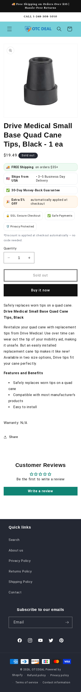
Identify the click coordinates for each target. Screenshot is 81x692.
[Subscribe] (67, 622)
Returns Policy (20, 571)
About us (16, 550)
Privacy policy (59, 675)
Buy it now (40, 290)
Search (14, 540)
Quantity (10, 248)
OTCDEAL (38, 669)
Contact (15, 592)
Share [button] (13, 437)
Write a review (40, 491)
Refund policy (36, 675)
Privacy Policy (19, 561)
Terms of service (26, 682)
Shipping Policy (20, 582)
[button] (9, 29)
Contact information (56, 682)
